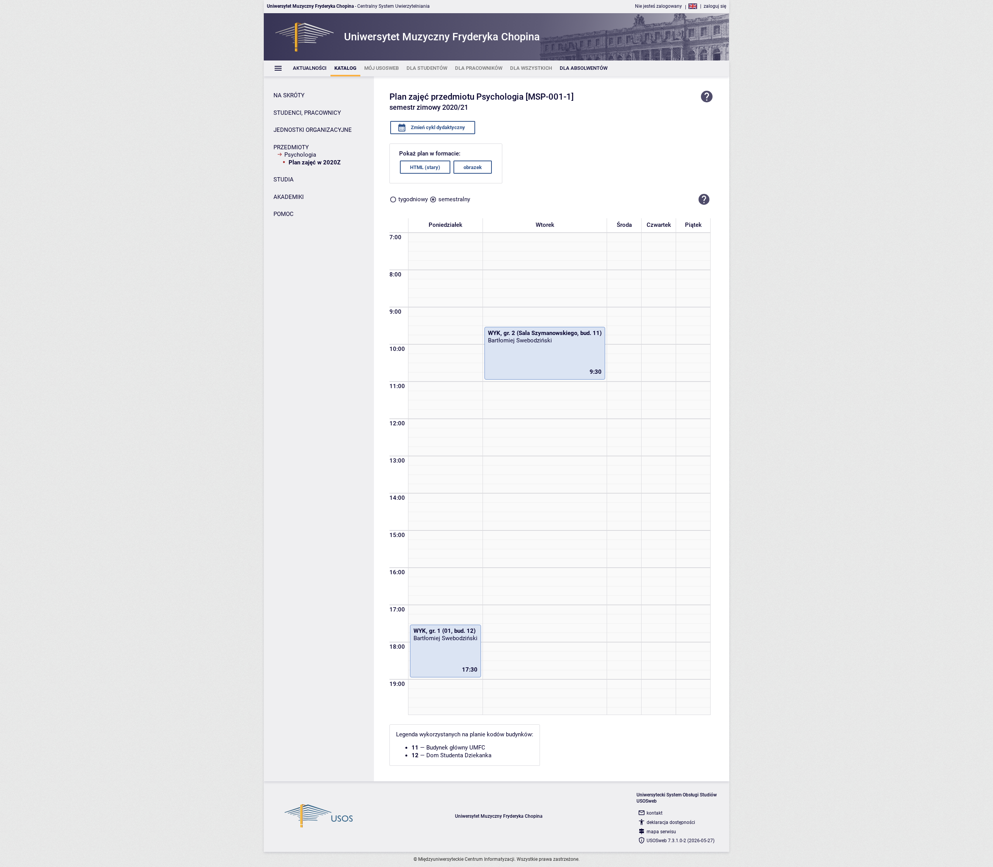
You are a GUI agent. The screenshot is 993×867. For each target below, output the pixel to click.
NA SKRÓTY (288, 95)
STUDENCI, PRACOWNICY (307, 112)
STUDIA (283, 179)
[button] (704, 199)
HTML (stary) (425, 167)
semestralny (454, 199)
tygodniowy (413, 199)
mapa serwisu (661, 831)
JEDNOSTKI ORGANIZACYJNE (312, 129)
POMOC (283, 214)
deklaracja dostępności (671, 822)
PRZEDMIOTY (291, 147)
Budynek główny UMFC (455, 747)
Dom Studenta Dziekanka (458, 755)
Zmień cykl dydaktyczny (437, 127)
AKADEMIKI (288, 196)
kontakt (655, 813)
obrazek (473, 167)
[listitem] (309, 68)
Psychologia (300, 154)
